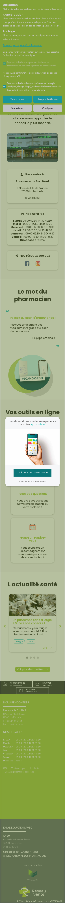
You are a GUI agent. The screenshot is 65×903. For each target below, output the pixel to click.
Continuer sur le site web (32, 481)
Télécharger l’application (32, 472)
